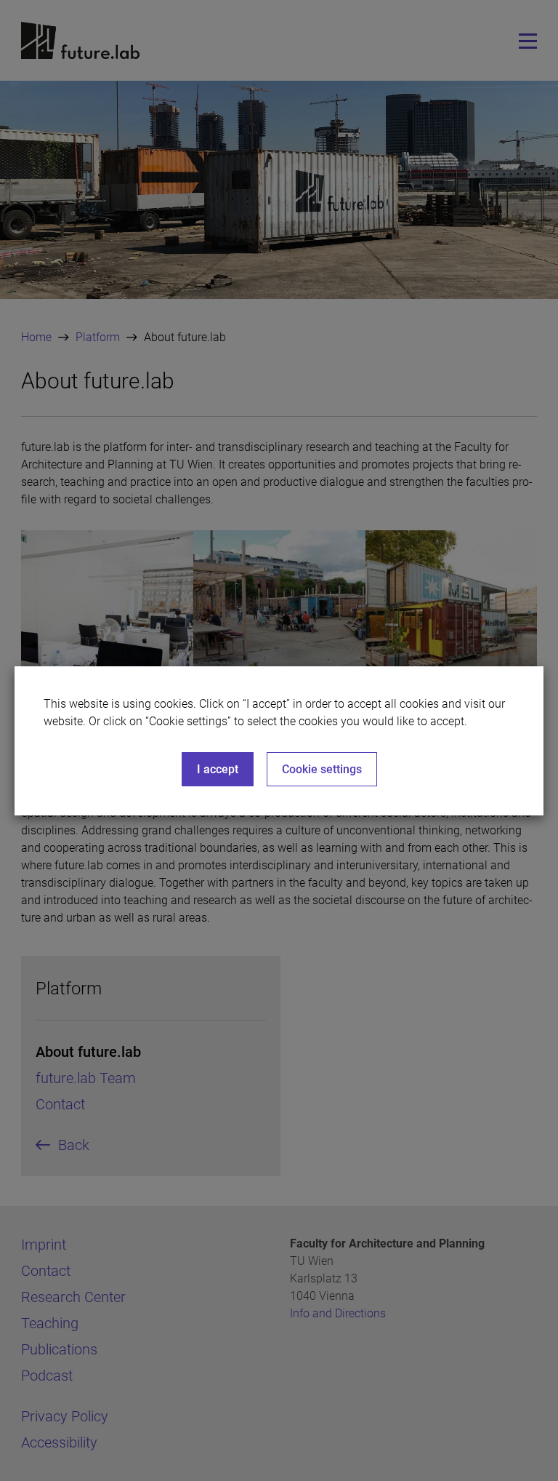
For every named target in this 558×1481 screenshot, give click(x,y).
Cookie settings (322, 769)
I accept (217, 769)
